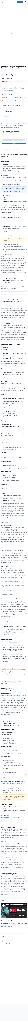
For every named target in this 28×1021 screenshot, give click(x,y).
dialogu (6, 487)
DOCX (6, 125)
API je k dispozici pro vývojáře (8, 817)
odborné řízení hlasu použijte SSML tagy (13, 783)
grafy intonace (13, 641)
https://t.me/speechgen (6, 926)
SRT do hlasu (17, 127)
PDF (10, 125)
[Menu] (25, 2)
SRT (4, 203)
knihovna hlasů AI (9, 90)
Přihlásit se (20, 1)
